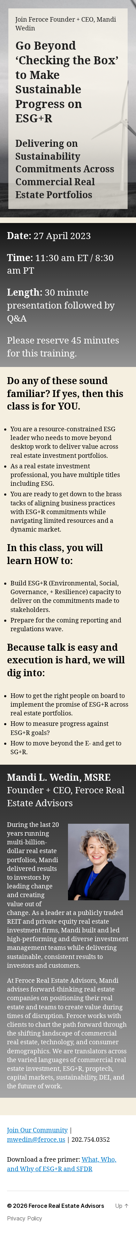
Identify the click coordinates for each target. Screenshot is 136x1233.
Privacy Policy (24, 1218)
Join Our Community (37, 1130)
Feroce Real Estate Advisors (66, 1205)
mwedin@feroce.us (36, 1140)
